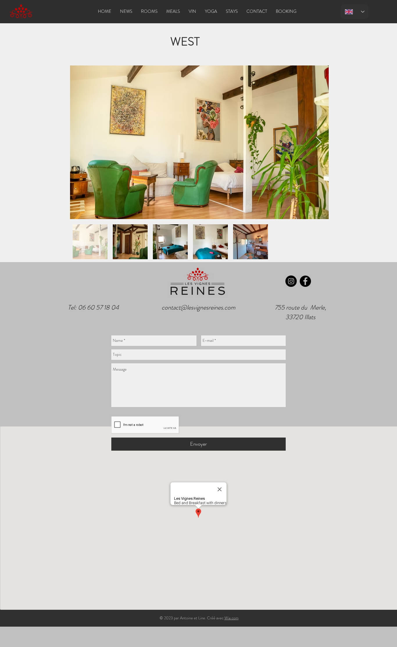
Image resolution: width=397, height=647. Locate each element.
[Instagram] (291, 281)
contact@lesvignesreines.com (198, 307)
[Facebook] (305, 281)
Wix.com (231, 618)
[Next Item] (318, 142)
